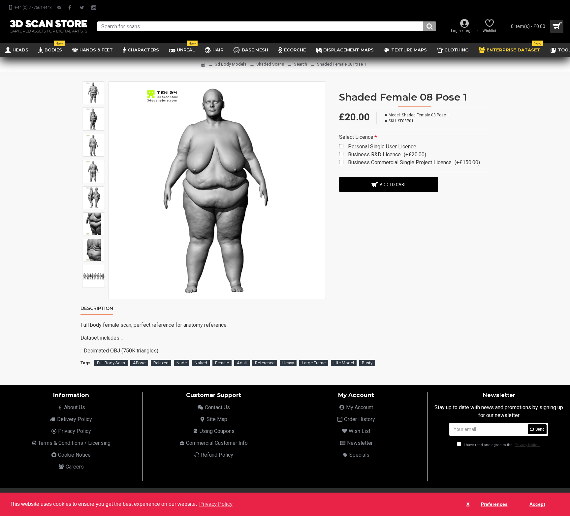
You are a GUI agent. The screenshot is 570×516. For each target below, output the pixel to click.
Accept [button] (537, 504)
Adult (242, 362)
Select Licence (356, 137)
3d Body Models (230, 64)
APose (139, 362)
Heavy (288, 362)
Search (300, 64)
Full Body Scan (111, 362)
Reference (264, 362)
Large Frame (314, 362)
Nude (181, 362)
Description (96, 308)
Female (222, 362)
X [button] (467, 504)
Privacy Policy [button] (216, 504)
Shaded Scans (270, 64)
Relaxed (161, 362)
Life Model (343, 362)
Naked (201, 362)
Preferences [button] (494, 504)
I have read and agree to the (501, 445)
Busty (367, 362)
